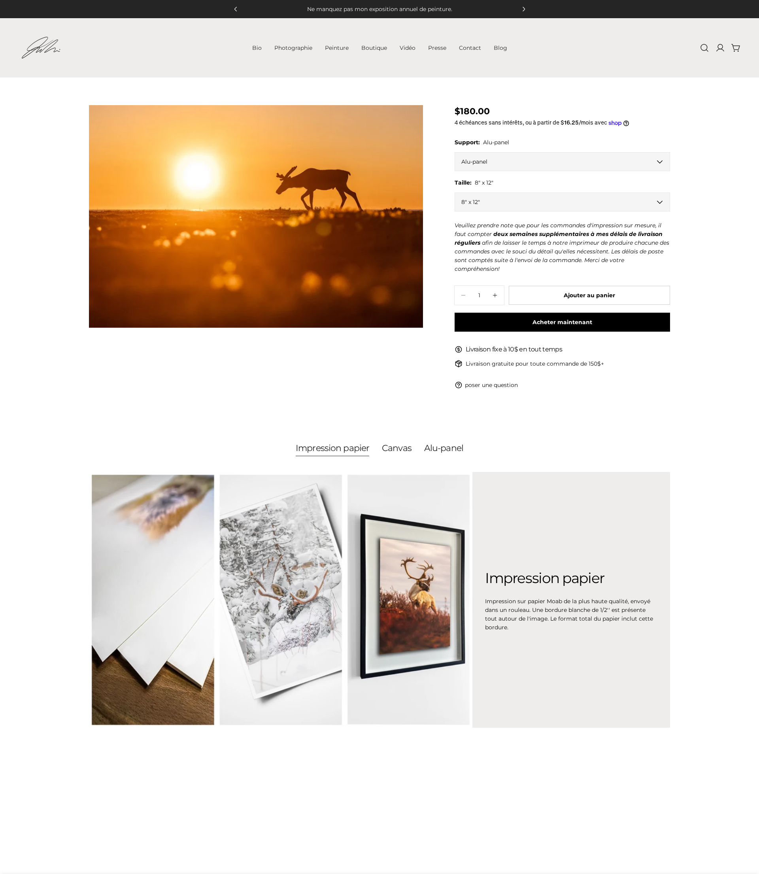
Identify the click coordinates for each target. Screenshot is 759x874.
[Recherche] (704, 48)
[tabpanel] (379, 600)
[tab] (332, 449)
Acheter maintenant (562, 322)
